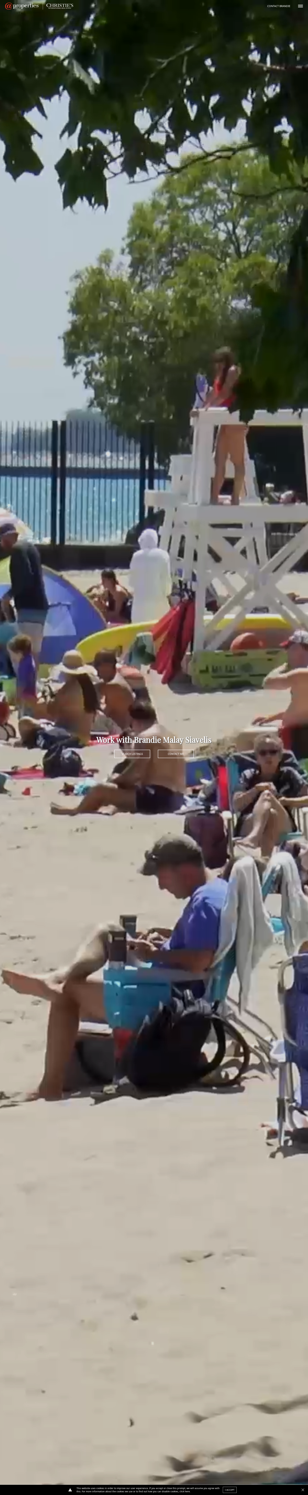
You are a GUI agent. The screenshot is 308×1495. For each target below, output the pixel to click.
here (187, 1491)
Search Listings (132, 754)
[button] (303, 1490)
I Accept (230, 1489)
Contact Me (176, 754)
